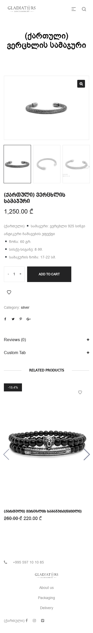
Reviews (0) (15, 340)
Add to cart (49, 274)
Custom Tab (15, 353)
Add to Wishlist (9, 292)
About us (46, 587)
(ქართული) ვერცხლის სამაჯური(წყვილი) (43, 511)
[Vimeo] (42, 620)
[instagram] (34, 620)
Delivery (46, 608)
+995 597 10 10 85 (28, 562)
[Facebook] (27, 620)
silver (25, 307)
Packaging (46, 597)
